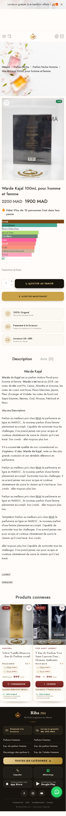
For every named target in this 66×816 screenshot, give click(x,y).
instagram (7, 582)
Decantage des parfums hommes (17, 752)
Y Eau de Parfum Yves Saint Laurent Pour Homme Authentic (48, 656)
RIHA (38, 418)
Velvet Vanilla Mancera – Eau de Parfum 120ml (16, 654)
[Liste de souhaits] (7, 103)
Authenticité (18, 802)
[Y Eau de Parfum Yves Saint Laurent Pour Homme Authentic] (49, 624)
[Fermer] (61, 4)
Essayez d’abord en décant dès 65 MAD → (16, 689)
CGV (27, 802)
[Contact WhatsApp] (56, 791)
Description (22, 359)
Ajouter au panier (41, 283)
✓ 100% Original (10, 694)
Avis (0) (47, 359)
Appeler (17, 774)
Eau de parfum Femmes (46, 746)
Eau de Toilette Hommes (46, 752)
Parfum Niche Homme (45, 67)
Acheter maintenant (34, 296)
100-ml (54, 642)
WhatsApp (48, 774)
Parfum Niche (21, 67)
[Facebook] (24, 793)
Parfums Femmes (42, 740)
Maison (6, 67)
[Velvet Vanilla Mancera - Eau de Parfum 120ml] (16, 624)
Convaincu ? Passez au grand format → (49, 689)
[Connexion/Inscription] (56, 36)
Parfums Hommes (11, 740)
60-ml (43, 642)
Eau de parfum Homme (14, 746)
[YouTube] (41, 793)
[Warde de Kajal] (33, 139)
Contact (50, 802)
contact (6, 574)
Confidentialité (38, 802)
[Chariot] (62, 36)
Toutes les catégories (31, 760)
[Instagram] (33, 793)
